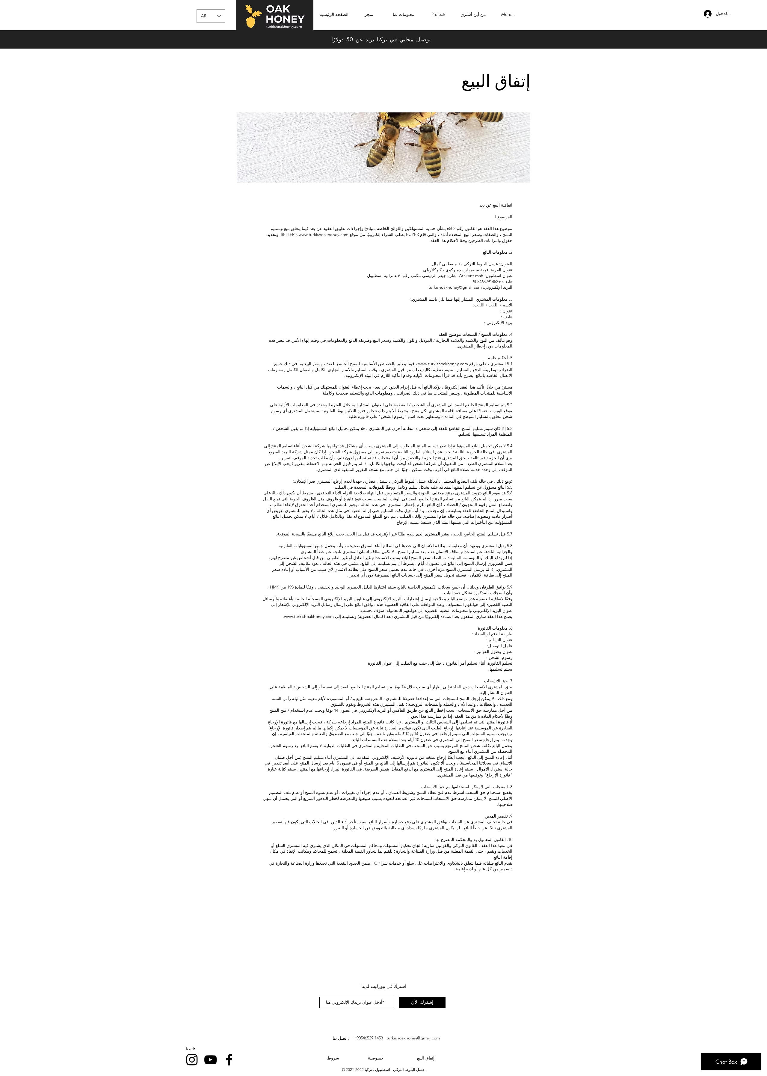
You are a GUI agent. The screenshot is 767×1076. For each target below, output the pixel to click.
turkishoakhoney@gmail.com (455, 287)
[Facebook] (229, 1059)
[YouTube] (210, 1059)
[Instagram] (192, 1059)
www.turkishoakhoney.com (323, 234)
